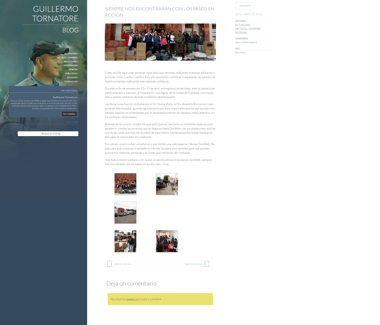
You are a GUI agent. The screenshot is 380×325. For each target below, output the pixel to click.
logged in (132, 299)
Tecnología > (71, 81)
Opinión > (73, 69)
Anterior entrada (122, 263)
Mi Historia (69, 90)
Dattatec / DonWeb (247, 28)
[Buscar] (71, 133)
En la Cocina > (71, 61)
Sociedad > (72, 77)
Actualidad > (71, 53)
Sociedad (241, 32)
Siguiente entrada (193, 263)
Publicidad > (71, 73)
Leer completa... (69, 114)
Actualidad (243, 24)
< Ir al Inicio (245, 6)
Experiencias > (71, 65)
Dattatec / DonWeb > (67, 57)
